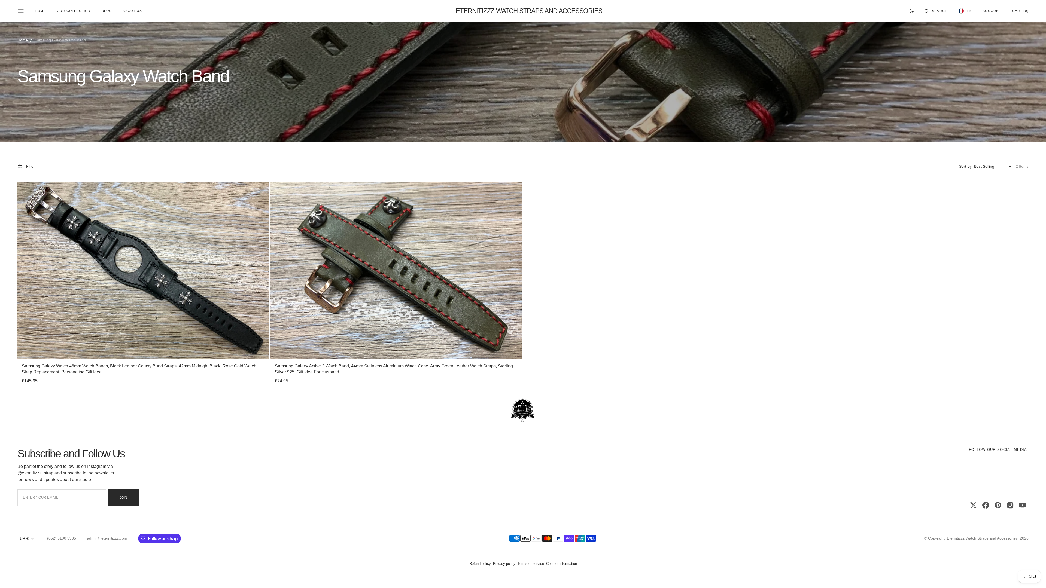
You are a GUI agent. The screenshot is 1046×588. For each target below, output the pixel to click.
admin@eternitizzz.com (107, 538)
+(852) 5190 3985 (60, 538)
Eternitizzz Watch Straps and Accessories (982, 538)
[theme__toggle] (912, 11)
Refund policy (480, 564)
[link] (143, 270)
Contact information (561, 564)
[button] (936, 11)
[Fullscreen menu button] (20, 11)
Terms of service (531, 564)
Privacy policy (504, 564)
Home (22, 40)
